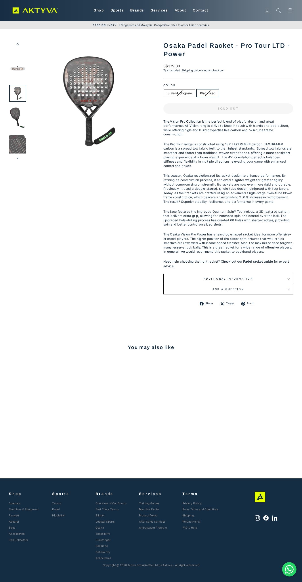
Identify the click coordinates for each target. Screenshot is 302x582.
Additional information (228, 278)
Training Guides (149, 503)
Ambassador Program (153, 527)
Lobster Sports (105, 521)
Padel (56, 509)
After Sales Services (152, 521)
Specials (14, 503)
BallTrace (102, 546)
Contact (200, 10)
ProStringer (103, 540)
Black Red (207, 93)
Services (159, 10)
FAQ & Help (189, 527)
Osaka (100, 527)
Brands (137, 10)
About (180, 10)
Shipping (187, 70)
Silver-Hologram (180, 93)
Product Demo (148, 515)
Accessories (17, 533)
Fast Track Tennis (107, 509)
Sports (117, 10)
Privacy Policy (191, 503)
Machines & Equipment (24, 509)
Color (169, 85)
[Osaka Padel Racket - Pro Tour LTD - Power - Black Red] (46, 447)
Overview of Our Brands (111, 503)
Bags (12, 527)
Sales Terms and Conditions (200, 509)
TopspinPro (103, 533)
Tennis (56, 503)
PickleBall (58, 515)
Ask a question (228, 289)
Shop (99, 10)
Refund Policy (191, 521)
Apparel (14, 521)
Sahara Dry (103, 552)
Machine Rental (149, 509)
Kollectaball (103, 558)
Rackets (14, 515)
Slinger (100, 515)
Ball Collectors (18, 540)
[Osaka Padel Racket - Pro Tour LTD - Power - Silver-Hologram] (40, 447)
